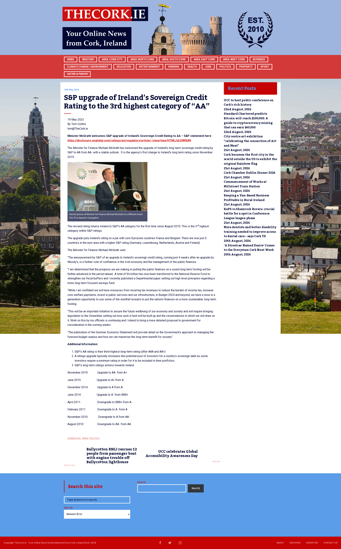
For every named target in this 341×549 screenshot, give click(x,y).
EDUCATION (124, 66)
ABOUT (280, 543)
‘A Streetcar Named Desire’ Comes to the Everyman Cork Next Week (249, 248)
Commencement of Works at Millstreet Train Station (245, 184)
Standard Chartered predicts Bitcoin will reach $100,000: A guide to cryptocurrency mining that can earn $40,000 (248, 120)
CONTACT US (330, 543)
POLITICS (225, 66)
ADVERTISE (312, 543)
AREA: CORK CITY (112, 59)
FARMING (173, 66)
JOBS (208, 66)
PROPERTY (245, 66)
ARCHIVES (295, 543)
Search (141, 482)
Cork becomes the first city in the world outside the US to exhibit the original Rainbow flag (250, 159)
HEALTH (192, 66)
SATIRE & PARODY (77, 74)
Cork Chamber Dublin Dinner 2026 (249, 173)
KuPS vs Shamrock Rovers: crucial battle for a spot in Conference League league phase (249, 213)
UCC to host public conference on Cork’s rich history (249, 102)
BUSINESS (259, 59)
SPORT (265, 66)
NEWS (85, 438)
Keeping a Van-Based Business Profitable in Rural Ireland (246, 198)
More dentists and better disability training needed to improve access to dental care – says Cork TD (250, 231)
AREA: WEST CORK (234, 59)
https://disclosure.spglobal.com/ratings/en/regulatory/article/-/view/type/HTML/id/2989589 (129, 140)
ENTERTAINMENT (149, 66)
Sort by (68, 508)
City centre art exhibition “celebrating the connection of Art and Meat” (250, 141)
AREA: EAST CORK (204, 59)
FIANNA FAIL (74, 438)
